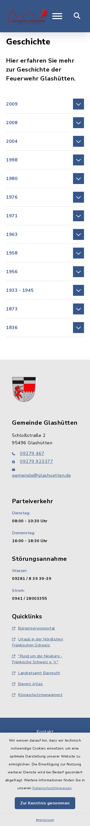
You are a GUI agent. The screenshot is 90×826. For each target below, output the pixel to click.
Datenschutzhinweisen (52, 788)
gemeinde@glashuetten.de (41, 475)
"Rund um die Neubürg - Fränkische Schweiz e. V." (37, 659)
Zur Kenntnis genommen (45, 803)
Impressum (45, 820)
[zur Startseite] (27, 16)
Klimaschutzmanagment (40, 695)
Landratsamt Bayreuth (39, 673)
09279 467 (32, 453)
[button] (45, 104)
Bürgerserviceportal (36, 628)
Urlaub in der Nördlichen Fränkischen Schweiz (37, 642)
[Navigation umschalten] (57, 16)
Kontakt (45, 732)
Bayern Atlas (30, 684)
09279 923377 (36, 461)
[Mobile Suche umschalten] (77, 16)
